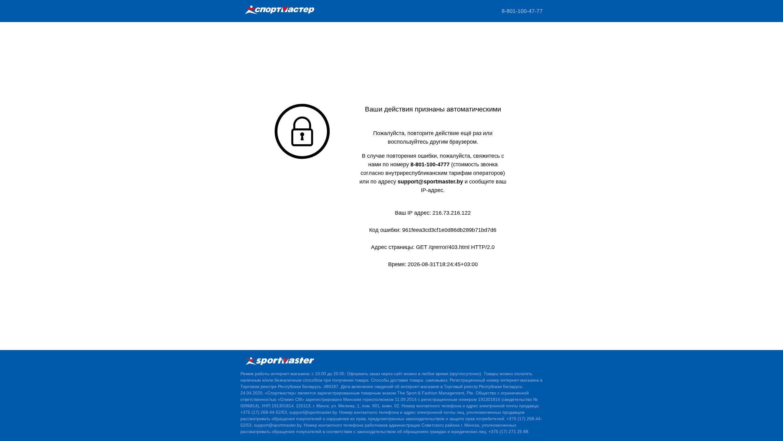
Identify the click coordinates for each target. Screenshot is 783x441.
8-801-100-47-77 (522, 11)
